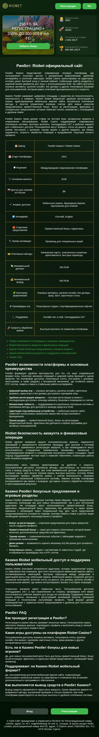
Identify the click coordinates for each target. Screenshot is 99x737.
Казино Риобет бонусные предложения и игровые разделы (41, 349)
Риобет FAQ (15, 357)
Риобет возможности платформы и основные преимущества (42, 341)
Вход (29, 711)
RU (89, 6)
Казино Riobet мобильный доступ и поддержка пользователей (42, 353)
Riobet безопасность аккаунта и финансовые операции (38, 345)
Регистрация (68, 6)
